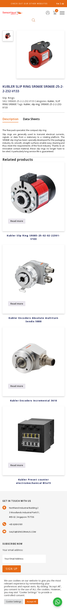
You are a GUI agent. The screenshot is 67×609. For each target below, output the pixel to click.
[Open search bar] (33, 20)
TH (57, 4)
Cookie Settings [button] (13, 601)
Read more (16, 221)
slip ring (36, 104)
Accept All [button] (31, 601)
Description (10, 119)
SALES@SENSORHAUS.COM (22, 531)
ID (63, 4)
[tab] (11, 119)
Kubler (50, 101)
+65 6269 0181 (16, 524)
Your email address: (12, 549)
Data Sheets (31, 119)
